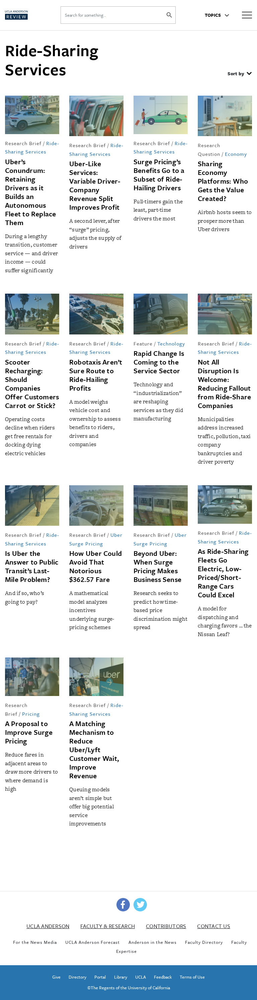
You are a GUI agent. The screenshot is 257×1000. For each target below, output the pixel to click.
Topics (213, 15)
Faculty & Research (107, 926)
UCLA (140, 977)
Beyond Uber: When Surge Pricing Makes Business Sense (157, 566)
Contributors (166, 926)
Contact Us (213, 926)
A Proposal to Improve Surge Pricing (29, 732)
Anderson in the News (152, 942)
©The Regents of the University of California (128, 987)
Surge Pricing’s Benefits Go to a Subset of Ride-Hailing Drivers (159, 175)
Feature (143, 343)
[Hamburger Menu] (247, 14)
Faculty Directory (204, 942)
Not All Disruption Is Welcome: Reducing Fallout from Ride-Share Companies (224, 383)
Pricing (31, 713)
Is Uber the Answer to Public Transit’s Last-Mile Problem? (32, 566)
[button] (239, 74)
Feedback (163, 977)
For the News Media (35, 942)
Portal (100, 977)
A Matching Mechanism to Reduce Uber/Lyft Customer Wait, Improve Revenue (94, 749)
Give (56, 977)
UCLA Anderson (47, 926)
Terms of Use (192, 977)
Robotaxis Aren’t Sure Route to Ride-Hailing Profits (95, 375)
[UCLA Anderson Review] (25, 15)
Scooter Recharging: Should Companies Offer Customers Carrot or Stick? (32, 383)
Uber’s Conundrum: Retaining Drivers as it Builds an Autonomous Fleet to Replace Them (30, 192)
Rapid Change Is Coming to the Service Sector (159, 362)
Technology (171, 343)
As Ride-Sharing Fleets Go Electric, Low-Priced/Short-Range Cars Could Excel (223, 573)
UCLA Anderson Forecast (92, 942)
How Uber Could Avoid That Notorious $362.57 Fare (95, 566)
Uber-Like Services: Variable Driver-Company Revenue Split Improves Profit (95, 185)
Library (120, 977)
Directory (77, 977)
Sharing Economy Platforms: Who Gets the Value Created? (223, 181)
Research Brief (23, 143)
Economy (236, 154)
